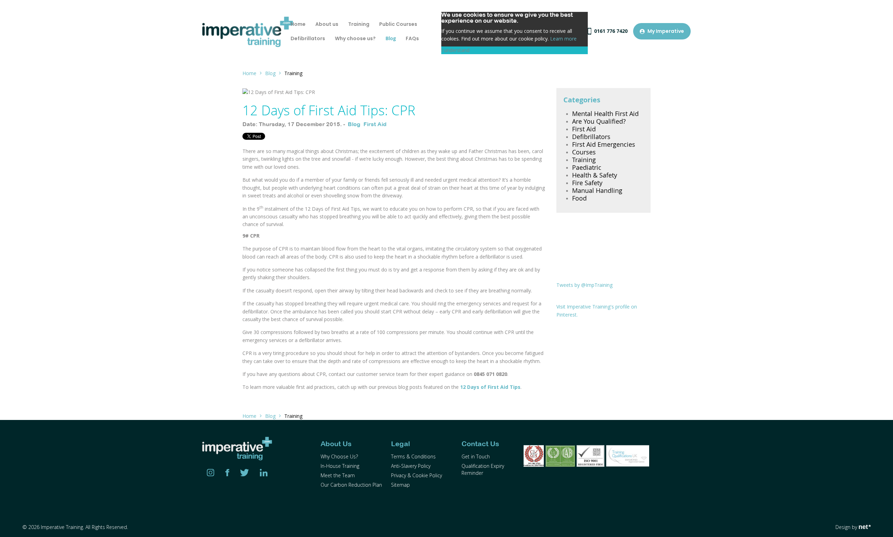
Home (249, 73)
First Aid (375, 124)
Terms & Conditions (413, 456)
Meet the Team (338, 475)
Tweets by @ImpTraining (584, 285)
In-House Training (340, 466)
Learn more (563, 38)
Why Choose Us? (339, 456)
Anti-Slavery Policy (410, 466)
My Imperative (665, 31)
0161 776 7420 (611, 31)
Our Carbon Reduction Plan (351, 484)
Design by (853, 526)
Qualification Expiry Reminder (482, 469)
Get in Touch (475, 456)
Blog (270, 73)
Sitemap (400, 484)
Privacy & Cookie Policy (416, 475)
